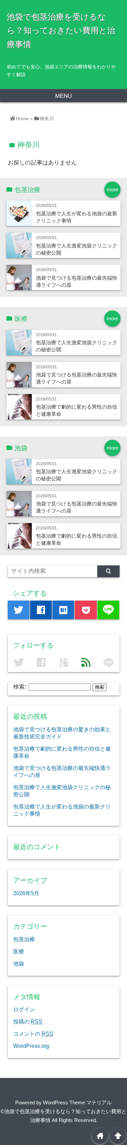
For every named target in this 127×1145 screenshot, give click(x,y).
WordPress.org (31, 1046)
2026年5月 (26, 893)
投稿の (27, 1021)
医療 (18, 951)
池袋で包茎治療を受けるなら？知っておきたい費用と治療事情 (61, 30)
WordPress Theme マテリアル (77, 1102)
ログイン (24, 1009)
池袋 (18, 963)
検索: (19, 687)
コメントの (33, 1034)
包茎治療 (24, 939)
